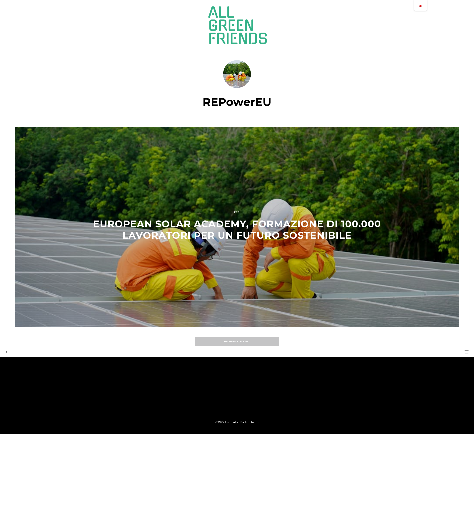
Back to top (248, 422)
